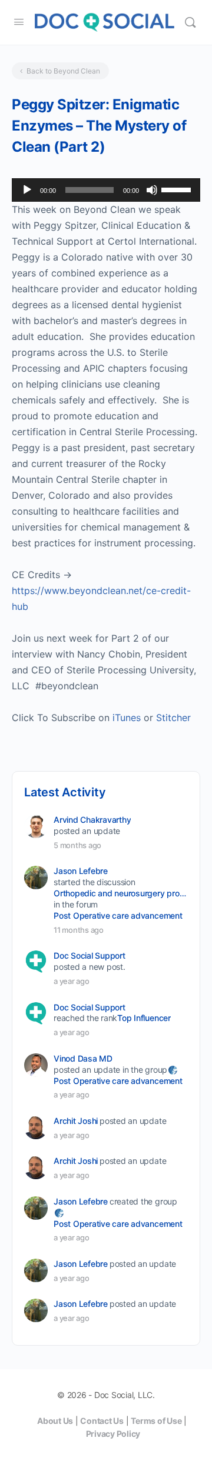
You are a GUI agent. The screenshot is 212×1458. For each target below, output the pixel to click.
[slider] (177, 188)
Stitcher (173, 717)
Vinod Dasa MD (83, 1058)
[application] (106, 190)
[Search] (190, 22)
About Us (55, 1421)
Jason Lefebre (81, 871)
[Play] (27, 190)
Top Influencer (144, 1018)
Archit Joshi (76, 1121)
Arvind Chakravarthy (92, 820)
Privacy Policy (113, 1434)
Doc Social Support (89, 955)
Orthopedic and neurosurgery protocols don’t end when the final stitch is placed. (120, 893)
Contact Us (102, 1421)
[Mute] (152, 190)
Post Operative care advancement (118, 915)
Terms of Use (156, 1421)
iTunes (126, 717)
